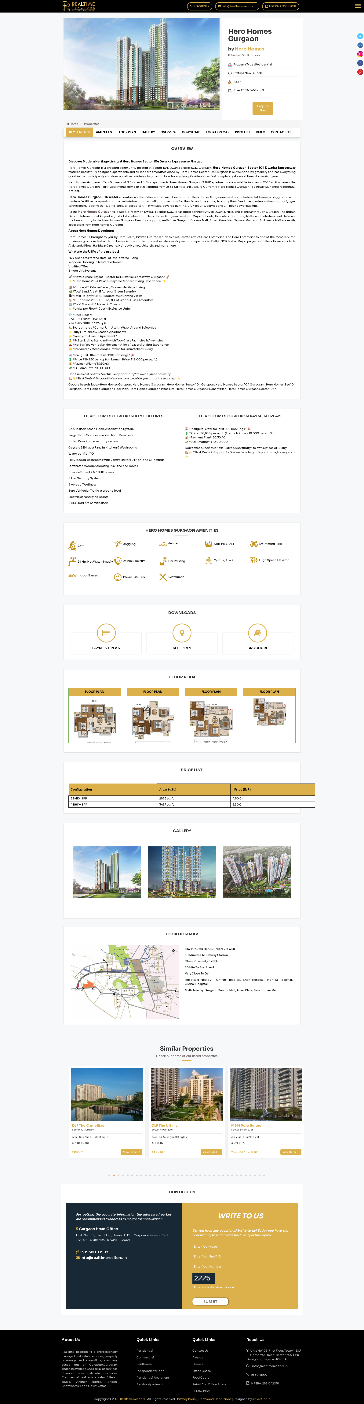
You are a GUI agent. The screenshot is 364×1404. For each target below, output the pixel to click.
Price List (242, 132)
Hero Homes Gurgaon (95, 212)
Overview (168, 132)
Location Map (217, 132)
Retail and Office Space (209, 1384)
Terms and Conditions (215, 1399)
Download (191, 132)
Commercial (145, 1357)
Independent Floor (150, 1371)
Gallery (148, 132)
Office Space (201, 1371)
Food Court (200, 1377)
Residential (144, 1350)
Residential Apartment (152, 1377)
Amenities (104, 132)
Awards (197, 1357)
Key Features (79, 132)
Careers (197, 1364)
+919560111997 (94, 1252)
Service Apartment (149, 1384)
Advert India (261, 1399)
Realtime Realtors (132, 1399)
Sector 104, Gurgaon (245, 55)
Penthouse (144, 1364)
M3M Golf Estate (246, 1125)
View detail (130, 1152)
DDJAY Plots (201, 1391)
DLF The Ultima (85, 1125)
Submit (210, 1302)
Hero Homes (249, 49)
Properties (91, 124)
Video (260, 132)
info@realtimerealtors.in (239, 6)
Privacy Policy (187, 1399)
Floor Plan (127, 132)
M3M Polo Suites (166, 1125)
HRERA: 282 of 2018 (282, 6)
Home (73, 124)
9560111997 (201, 6)
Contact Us (281, 132)
